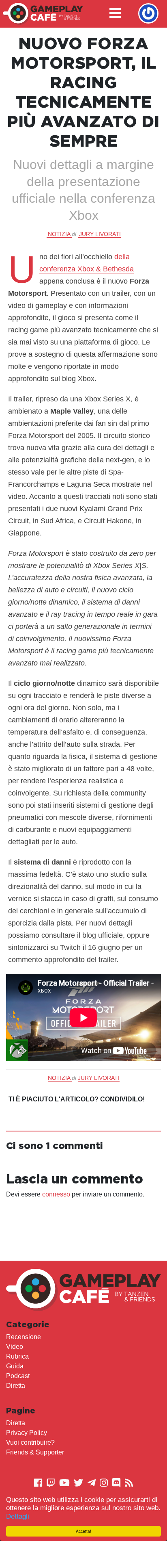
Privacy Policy (26, 1432)
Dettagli (17, 1516)
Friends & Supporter (35, 1452)
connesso (56, 1194)
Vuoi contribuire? (30, 1442)
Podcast (18, 1375)
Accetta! (83, 1531)
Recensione (23, 1336)
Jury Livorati (100, 234)
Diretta (15, 1385)
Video (14, 1346)
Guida (15, 1366)
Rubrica (17, 1356)
